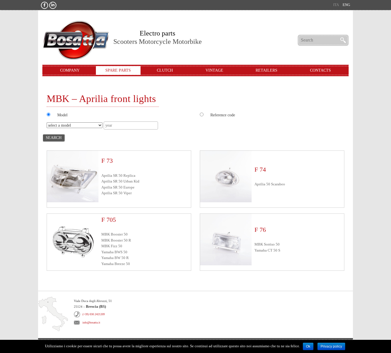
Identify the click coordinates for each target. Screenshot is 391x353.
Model (62, 115)
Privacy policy (331, 346)
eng (346, 5)
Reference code (222, 115)
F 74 (260, 169)
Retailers (266, 70)
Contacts (320, 70)
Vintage (214, 70)
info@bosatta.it (91, 322)
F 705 (108, 219)
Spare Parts (118, 70)
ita (336, 5)
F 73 (107, 160)
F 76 (260, 229)
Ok (308, 346)
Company (70, 70)
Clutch (165, 70)
